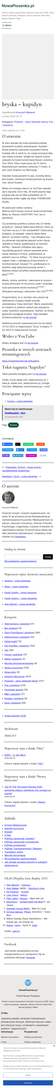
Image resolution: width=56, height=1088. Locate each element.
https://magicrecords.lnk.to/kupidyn (20, 361)
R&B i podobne (12, 694)
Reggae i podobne (14, 698)
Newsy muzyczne (13, 667)
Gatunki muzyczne (14, 828)
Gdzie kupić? (11, 641)
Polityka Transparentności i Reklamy (23, 848)
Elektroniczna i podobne (17, 637)
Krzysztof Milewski (25, 112)
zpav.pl (16, 931)
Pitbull (27, 912)
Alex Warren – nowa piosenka (19, 604)
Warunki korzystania (14, 855)
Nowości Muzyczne (14, 676)
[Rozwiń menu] (6, 25)
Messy (24, 895)
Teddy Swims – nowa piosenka (20, 598)
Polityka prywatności (15, 845)
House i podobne (13, 654)
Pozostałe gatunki (13, 689)
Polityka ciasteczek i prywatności (21, 842)
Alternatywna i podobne (17, 624)
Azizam (25, 891)
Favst (17, 925)
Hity (6, 650)
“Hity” (40, 763)
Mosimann (12, 902)
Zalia (34, 925)
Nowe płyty (10, 672)
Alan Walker (13, 888)
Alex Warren (13, 885)
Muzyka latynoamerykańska (18, 663)
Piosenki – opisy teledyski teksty (31, 122)
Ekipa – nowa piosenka (16, 586)
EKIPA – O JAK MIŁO (15, 755)
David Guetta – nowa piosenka (20, 592)
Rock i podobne (12, 703)
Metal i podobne (12, 659)
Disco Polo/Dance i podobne (19, 632)
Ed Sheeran (13, 891)
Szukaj (48, 557)
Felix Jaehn (12, 898)
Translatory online (13, 852)
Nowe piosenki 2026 (15, 716)
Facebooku (20, 536)
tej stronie (31, 317)
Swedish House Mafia (18, 908)
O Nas (7, 835)
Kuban (10, 925)
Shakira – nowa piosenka (17, 581)
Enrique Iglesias (15, 912)
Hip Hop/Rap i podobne (16, 646)
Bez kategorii (11, 628)
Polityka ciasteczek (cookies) (19, 838)
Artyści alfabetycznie (15, 825)
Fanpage (30, 957)
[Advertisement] (28, 68)
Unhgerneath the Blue (31, 902)
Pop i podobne (12, 685)
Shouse (23, 898)
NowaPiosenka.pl (18, 5)
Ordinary (26, 885)
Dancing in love (36, 888)
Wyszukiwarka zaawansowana (20, 561)
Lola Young (12, 895)
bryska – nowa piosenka (20, 401)
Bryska (13, 425)
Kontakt (8, 832)
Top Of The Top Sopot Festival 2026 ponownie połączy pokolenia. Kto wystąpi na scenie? (27, 790)
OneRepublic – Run (15, 413)
